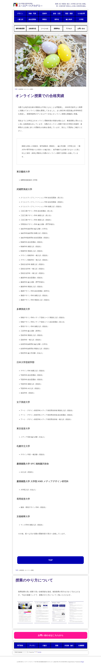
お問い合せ (81, 28)
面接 (56, 645)
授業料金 (57, 28)
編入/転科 (69, 19)
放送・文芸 (56, 13)
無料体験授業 (20, 28)
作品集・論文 (69, 645)
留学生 (57, 19)
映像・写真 (32, 13)
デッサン (32, 645)
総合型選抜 (32, 19)
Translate (39, 652)
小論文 (44, 645)
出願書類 (81, 645)
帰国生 (44, 19)
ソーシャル (44, 28)
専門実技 (20, 645)
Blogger (82, 661)
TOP (16, 89)
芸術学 (44, 13)
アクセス (69, 28)
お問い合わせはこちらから (50, 635)
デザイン (20, 13)
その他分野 (81, 13)
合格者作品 (32, 28)
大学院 (81, 19)
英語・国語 (69, 13)
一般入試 (20, 19)
